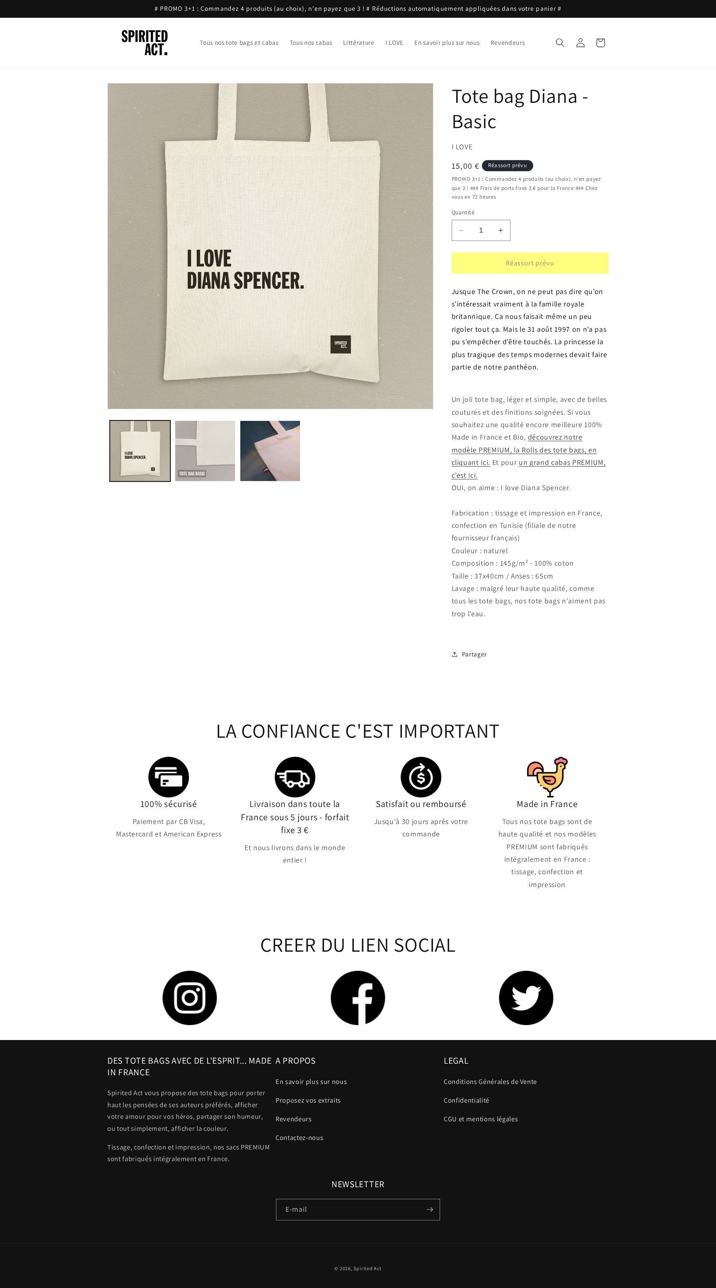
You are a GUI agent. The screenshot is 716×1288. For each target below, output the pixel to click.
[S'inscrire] (430, 1209)
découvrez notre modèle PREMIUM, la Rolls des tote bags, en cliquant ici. (524, 450)
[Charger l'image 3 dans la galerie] (270, 450)
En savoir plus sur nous (311, 1081)
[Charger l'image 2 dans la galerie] (205, 450)
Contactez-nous (299, 1137)
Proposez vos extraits (308, 1100)
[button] (560, 43)
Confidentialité (466, 1100)
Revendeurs (294, 1118)
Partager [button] (474, 654)
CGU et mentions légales (481, 1118)
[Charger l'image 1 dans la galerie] (140, 450)
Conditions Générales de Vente (490, 1081)
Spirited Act (367, 1268)
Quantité (463, 212)
